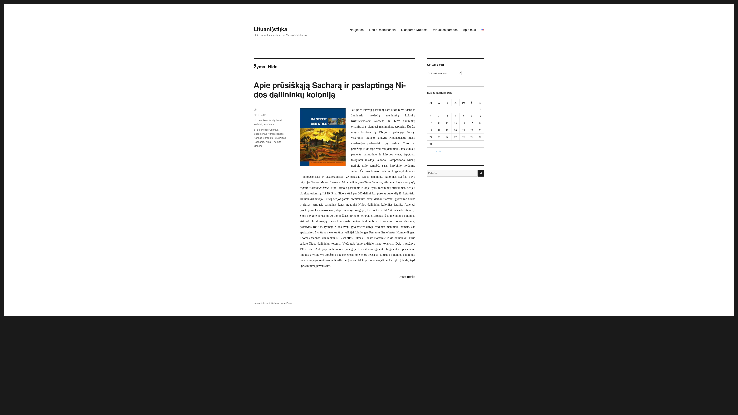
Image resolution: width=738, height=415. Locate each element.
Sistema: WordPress (281, 303)
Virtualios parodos (445, 29)
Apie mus (469, 29)
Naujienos (357, 29)
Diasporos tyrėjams (414, 29)
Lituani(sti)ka (270, 29)
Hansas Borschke (263, 137)
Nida (268, 142)
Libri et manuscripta (382, 29)
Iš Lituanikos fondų (264, 120)
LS (255, 109)
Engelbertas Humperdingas (269, 133)
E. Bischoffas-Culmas (266, 129)
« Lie (438, 151)
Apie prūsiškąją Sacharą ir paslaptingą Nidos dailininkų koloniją (330, 89)
